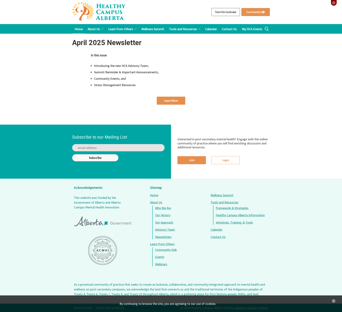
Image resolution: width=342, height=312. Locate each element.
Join (191, 160)
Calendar (216, 229)
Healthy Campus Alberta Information (240, 215)
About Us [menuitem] (94, 29)
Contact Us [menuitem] (229, 29)
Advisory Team (165, 229)
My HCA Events (252, 29)
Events (159, 257)
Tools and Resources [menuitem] (183, 29)
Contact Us (218, 237)
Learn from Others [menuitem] (120, 29)
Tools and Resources (224, 202)
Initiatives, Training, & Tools (234, 222)
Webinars (161, 264)
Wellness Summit (222, 195)
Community (253, 12)
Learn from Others (162, 244)
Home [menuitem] (79, 29)
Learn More (171, 100)
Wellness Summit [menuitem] (152, 29)
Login (225, 160)
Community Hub (166, 250)
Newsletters (163, 237)
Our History (162, 215)
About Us (156, 202)
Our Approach (164, 222)
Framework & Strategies (232, 208)
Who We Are (163, 208)
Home (154, 195)
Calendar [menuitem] (211, 29)
